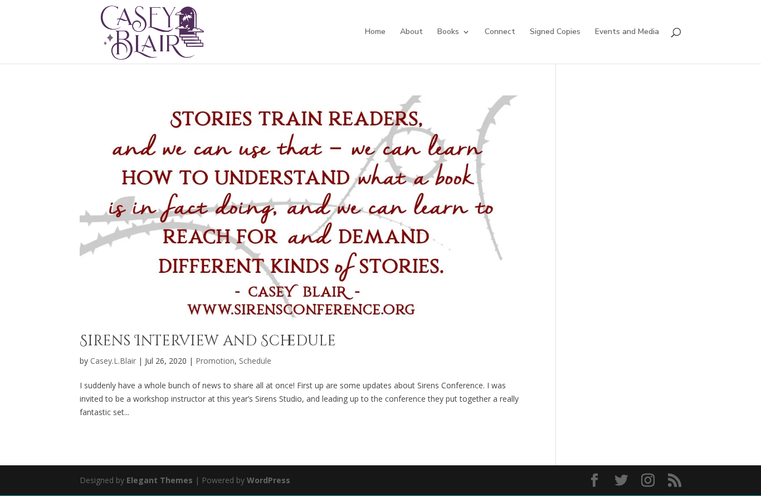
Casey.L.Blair (113, 360)
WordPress (268, 480)
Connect (500, 32)
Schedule (255, 360)
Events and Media (627, 32)
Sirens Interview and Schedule (208, 341)
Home (375, 32)
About (411, 32)
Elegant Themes (159, 480)
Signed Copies (555, 32)
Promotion (215, 360)
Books (448, 32)
